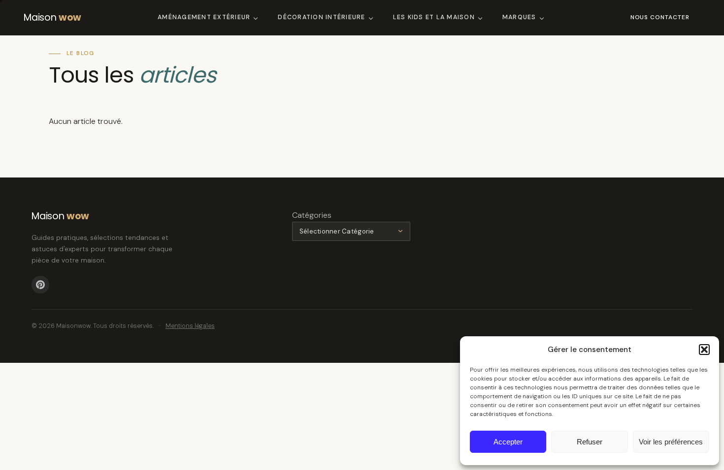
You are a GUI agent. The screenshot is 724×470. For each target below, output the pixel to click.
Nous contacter (660, 17)
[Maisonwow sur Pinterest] (40, 285)
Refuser (589, 442)
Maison (52, 17)
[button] (704, 349)
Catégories (311, 215)
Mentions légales (190, 326)
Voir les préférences (671, 442)
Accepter (508, 442)
